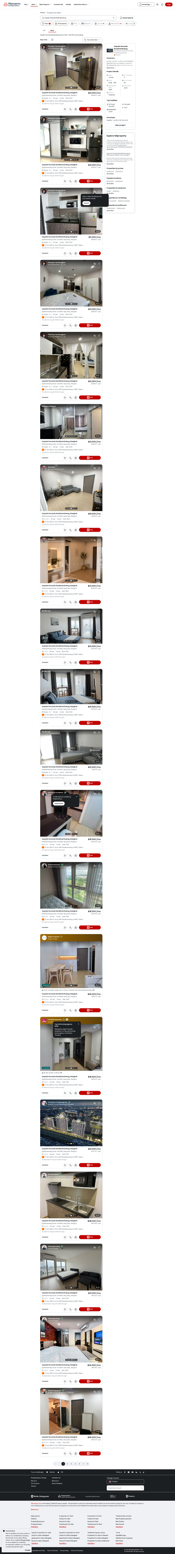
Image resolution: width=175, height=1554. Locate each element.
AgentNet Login (121, 1535)
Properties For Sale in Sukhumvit (98, 1541)
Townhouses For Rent (95, 1524)
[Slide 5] (67, 87)
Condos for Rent (93, 1519)
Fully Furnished (111, 201)
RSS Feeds (119, 1541)
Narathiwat (119, 181)
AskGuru (34, 1519)
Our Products (35, 1483)
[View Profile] (54, 47)
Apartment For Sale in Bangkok (41, 1538)
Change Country (113, 1478)
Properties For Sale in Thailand (98, 1535)
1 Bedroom (116, 191)
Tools (118, 1533)
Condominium (121, 145)
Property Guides (36, 1524)
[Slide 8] (73, 87)
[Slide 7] (70, 87)
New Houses (120, 1524)
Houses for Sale (64, 1521)
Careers (33, 1486)
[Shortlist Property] (99, 47)
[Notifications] (162, 4)
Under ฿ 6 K (119, 171)
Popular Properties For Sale (41, 1533)
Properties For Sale (66, 1516)
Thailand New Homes (123, 1516)
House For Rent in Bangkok (68, 1541)
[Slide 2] (67, 1359)
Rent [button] (33, 4)
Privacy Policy (25, 1540)
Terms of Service (52, 1550)
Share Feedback (57, 1483)
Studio (109, 191)
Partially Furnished (124, 201)
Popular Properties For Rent (69, 1533)
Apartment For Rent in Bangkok (69, 1538)
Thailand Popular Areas (96, 1533)
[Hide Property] (94, 47)
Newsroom (55, 1481)
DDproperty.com (36, 1503)
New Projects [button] (44, 4)
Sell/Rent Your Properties (124, 1538)
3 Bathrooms (121, 208)
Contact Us (56, 1478)
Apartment (129, 147)
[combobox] (78, 18)
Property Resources (37, 1521)
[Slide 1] (65, 159)
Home (42, 13)
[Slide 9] (75, 87)
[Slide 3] (68, 159)
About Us (34, 1481)
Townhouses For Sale (66, 1524)
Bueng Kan (110, 181)
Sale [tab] (44, 30)
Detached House (112, 147)
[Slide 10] (76, 87)
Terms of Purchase (77, 1550)
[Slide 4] (70, 159)
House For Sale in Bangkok (40, 1541)
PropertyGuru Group (38, 1478)
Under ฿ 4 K (110, 171)
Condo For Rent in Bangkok (68, 1535)
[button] (111, 68)
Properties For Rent (95, 1516)
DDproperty (35, 1516)
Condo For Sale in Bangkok (40, 1535)
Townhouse (121, 147)
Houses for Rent (93, 1521)
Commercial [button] (58, 4)
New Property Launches (123, 1519)
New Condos (120, 1521)
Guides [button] (68, 4)
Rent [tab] (52, 30)
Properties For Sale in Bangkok (98, 1538)
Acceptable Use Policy (38, 1550)
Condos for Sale (64, 1519)
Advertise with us (80, 4)
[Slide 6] (74, 159)
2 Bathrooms (111, 208)
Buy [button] (26, 4)
